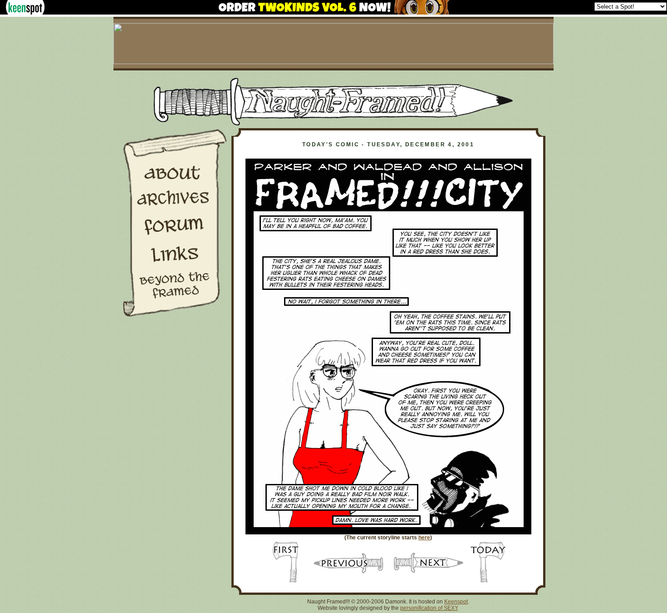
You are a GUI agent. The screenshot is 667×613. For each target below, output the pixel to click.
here (424, 537)
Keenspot (456, 601)
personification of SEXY (428, 608)
